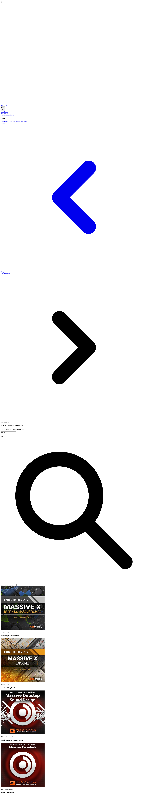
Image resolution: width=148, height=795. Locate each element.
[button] (23, 629)
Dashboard (4, 105)
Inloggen (3, 123)
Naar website (4, 113)
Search (2, 436)
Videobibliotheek (5, 273)
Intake (2, 112)
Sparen (6, 112)
